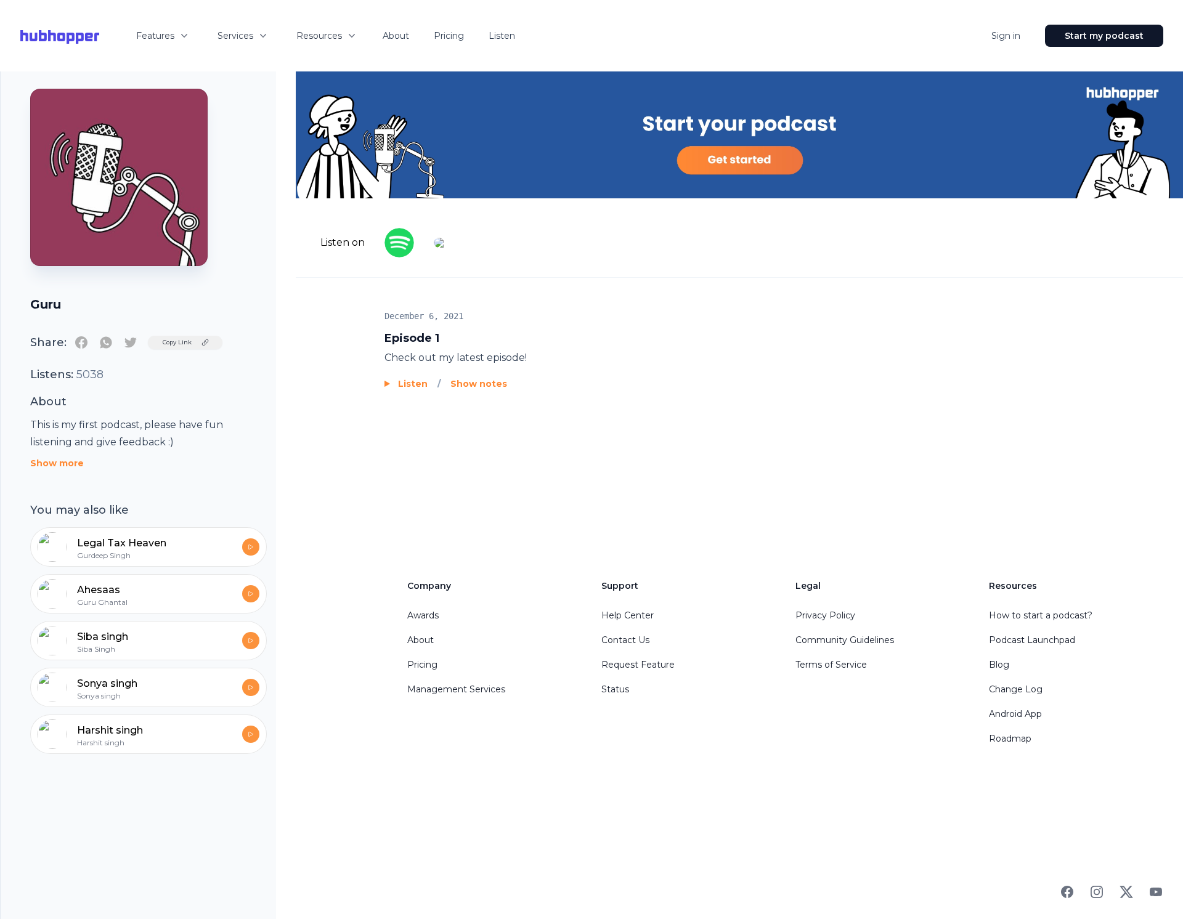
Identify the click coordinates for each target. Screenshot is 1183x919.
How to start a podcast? (1040, 615)
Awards (423, 615)
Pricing (449, 35)
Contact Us (625, 640)
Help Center (627, 615)
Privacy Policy (825, 615)
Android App (1015, 713)
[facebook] (81, 342)
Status (615, 689)
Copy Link (177, 342)
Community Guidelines (844, 640)
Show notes (478, 383)
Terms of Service (831, 664)
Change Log (1016, 689)
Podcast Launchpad (1032, 640)
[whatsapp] (106, 342)
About (396, 35)
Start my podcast (1104, 35)
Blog (999, 664)
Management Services (456, 689)
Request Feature (638, 664)
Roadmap (1010, 738)
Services (235, 35)
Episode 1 (411, 338)
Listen (502, 35)
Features (155, 35)
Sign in (1005, 35)
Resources (319, 35)
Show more (57, 463)
